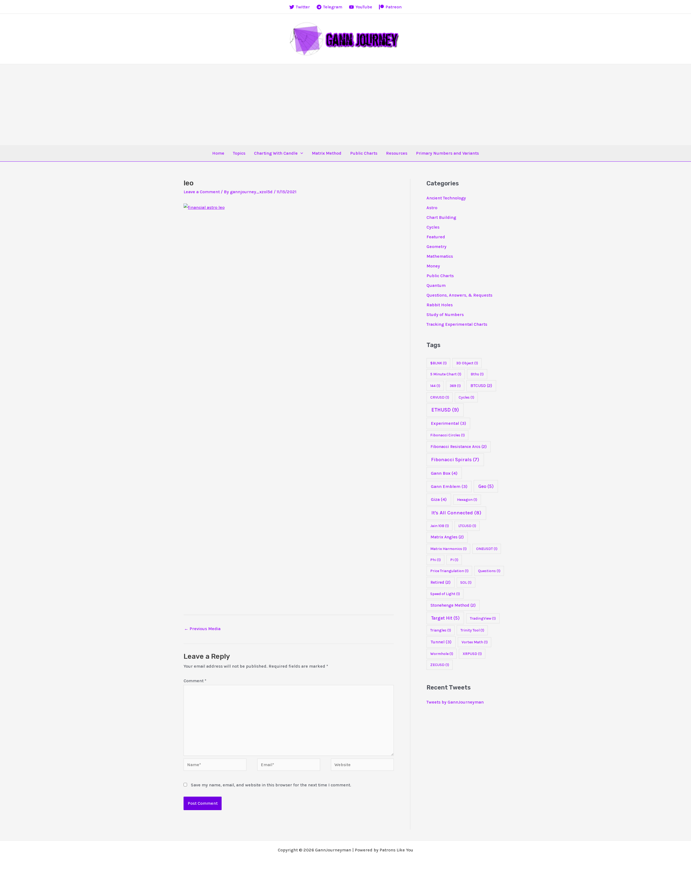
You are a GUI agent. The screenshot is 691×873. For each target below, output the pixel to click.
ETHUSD (445, 410)
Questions (489, 571)
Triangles (440, 630)
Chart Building (441, 217)
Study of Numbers (445, 314)
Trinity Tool (472, 630)
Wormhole (441, 653)
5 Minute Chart (445, 374)
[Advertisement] (345, 104)
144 (435, 385)
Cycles (432, 227)
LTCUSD (467, 526)
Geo (486, 486)
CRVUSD (439, 397)
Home (218, 153)
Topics (239, 153)
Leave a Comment (202, 191)
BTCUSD (481, 385)
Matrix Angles (447, 537)
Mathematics (439, 256)
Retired (440, 582)
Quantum (436, 285)
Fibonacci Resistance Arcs (459, 446)
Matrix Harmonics (448, 548)
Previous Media (202, 628)
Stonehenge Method (453, 605)
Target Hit (445, 618)
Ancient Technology (446, 198)
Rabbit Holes (439, 304)
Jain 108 (439, 526)
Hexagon (467, 499)
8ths (477, 374)
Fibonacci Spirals (455, 460)
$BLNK (438, 363)
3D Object (467, 363)
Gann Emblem (449, 486)
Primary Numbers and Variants (447, 153)
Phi (435, 560)
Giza (439, 499)
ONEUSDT (486, 548)
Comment (195, 680)
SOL (466, 582)
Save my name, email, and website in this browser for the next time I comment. (271, 784)
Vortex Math (475, 642)
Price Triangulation (449, 571)
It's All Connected (456, 513)
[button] (300, 153)
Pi (454, 560)
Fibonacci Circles (447, 435)
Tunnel (441, 641)
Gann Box (444, 473)
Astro (431, 207)
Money (433, 266)
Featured (435, 236)
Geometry (436, 246)
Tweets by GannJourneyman (455, 702)
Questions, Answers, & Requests (459, 295)
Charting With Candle (276, 153)
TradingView (483, 618)
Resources (396, 153)
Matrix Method (326, 153)
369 (455, 385)
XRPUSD (472, 653)
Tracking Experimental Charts (456, 324)
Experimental (448, 423)
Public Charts (363, 153)
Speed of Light (445, 594)
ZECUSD (439, 665)
